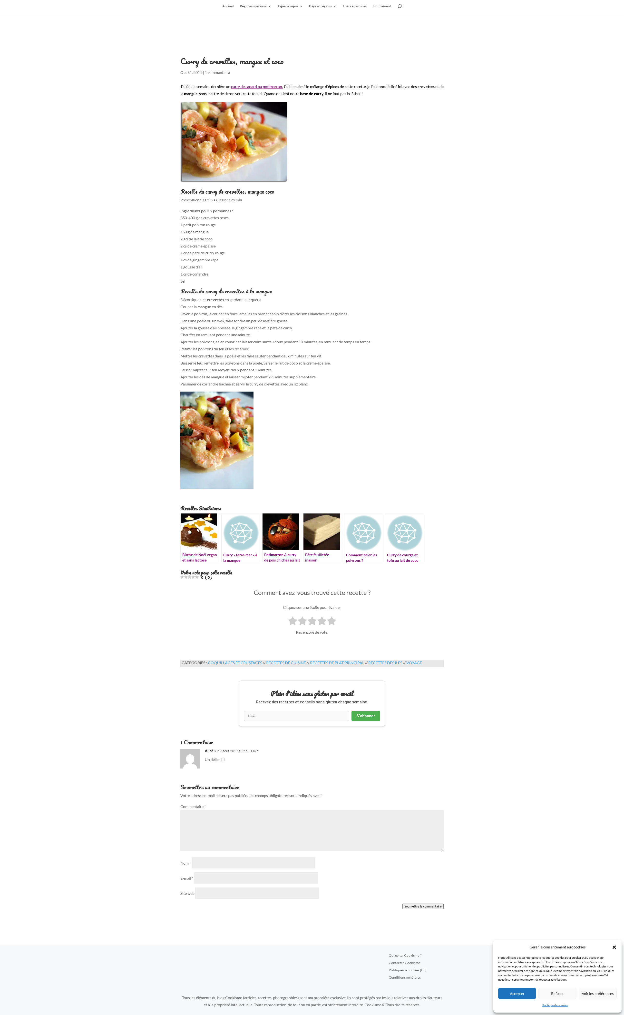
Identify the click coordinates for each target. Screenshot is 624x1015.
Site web (187, 893)
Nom (185, 863)
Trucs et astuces (355, 6)
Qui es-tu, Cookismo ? (405, 955)
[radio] (292, 621)
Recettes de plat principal (337, 662)
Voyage (414, 662)
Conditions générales (405, 977)
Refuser (557, 993)
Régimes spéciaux (253, 6)
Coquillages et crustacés (235, 662)
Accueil (228, 6)
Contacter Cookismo (404, 963)
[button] (614, 947)
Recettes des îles (385, 662)
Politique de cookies (555, 1005)
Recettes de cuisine (286, 662)
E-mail (186, 878)
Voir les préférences (598, 993)
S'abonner (365, 716)
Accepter (517, 993)
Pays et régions (320, 6)
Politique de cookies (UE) (407, 970)
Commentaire (193, 806)
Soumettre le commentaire (423, 906)
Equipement (382, 6)
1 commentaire (217, 72)
